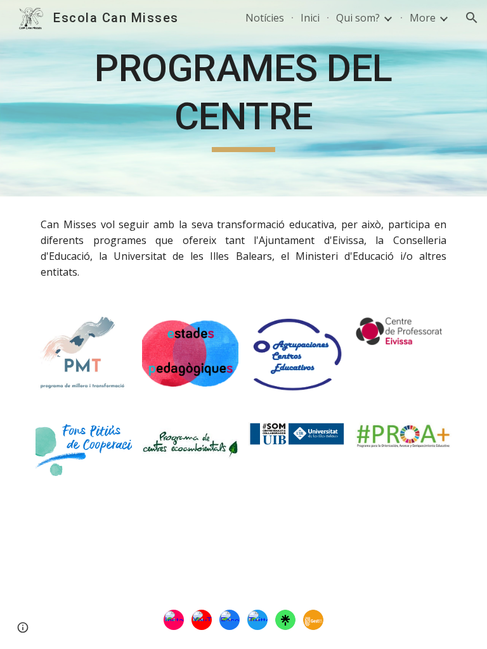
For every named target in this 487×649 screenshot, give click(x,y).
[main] (243, 98)
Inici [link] (310, 18)
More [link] (423, 18)
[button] (472, 18)
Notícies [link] (264, 18)
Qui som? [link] (358, 18)
